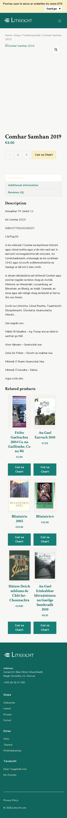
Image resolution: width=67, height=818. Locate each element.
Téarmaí (7, 744)
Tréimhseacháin (32, 35)
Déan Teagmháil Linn (15, 769)
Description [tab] (16, 178)
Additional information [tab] (23, 185)
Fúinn (6, 738)
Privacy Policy (10, 800)
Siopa (17, 35)
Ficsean (7, 714)
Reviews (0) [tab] (16, 192)
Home (8, 35)
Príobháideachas (12, 750)
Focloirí (7, 720)
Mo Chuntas (9, 775)
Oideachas (9, 702)
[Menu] (60, 21)
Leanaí (7, 708)
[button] (56, 50)
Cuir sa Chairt (44, 155)
